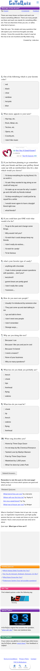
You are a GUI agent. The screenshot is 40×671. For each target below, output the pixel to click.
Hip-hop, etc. (10, 119)
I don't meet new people (14, 319)
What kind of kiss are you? (13, 494)
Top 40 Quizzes (28, 156)
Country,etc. (10, 136)
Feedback (36, 11)
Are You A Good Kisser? (26, 150)
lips (6, 383)
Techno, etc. (10, 127)
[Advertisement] (20, 58)
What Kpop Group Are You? (12, 577)
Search (20, 667)
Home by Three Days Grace (16, 444)
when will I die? (7, 630)
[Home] (20, 3)
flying (7, 392)
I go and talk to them (13, 314)
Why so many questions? (15, 362)
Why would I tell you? (13, 233)
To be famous (10, 253)
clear (7, 93)
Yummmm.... (10, 290)
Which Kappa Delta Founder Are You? (16, 570)
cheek (7, 379)
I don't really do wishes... (14, 244)
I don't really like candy (14, 286)
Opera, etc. (9, 132)
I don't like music (11, 140)
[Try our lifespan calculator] (20, 619)
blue (7, 106)
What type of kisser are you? (13, 504)
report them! (21, 643)
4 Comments (25, 11)
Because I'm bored (12, 349)
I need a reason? (11, 353)
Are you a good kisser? (11, 501)
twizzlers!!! (9, 277)
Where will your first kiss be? (13, 497)
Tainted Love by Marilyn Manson (18, 452)
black (7, 89)
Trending (26, 667)
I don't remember (11, 323)
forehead (8, 387)
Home (14, 667)
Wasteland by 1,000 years (15, 461)
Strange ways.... (11, 327)
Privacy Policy (24, 659)
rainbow (8, 97)
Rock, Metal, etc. (11, 123)
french (7, 375)
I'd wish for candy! (12, 249)
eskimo (8, 396)
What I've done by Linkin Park (17, 465)
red (6, 84)
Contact (33, 659)
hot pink (8, 101)
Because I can (10, 340)
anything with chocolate (14, 266)
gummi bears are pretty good (16, 282)
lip (6, 413)
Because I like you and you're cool (18, 345)
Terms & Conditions (10, 659)
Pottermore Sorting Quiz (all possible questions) (20, 580)
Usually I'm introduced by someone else (21, 303)
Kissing (6, 11)
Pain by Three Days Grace (15, 456)
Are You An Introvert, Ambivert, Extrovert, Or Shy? (20, 574)
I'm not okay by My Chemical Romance (20, 448)
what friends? (10, 210)
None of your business (14, 357)
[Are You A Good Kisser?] (7, 152)
